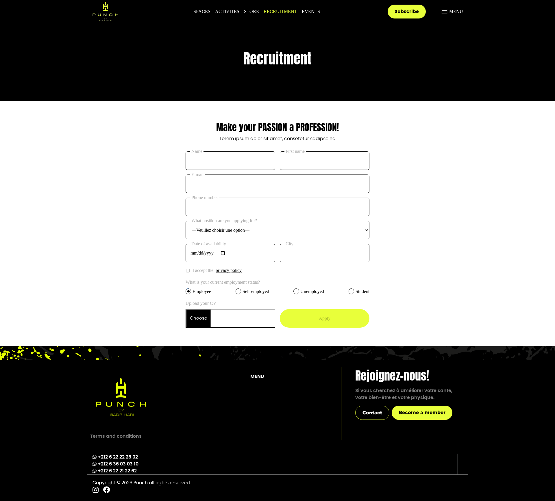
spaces (201, 11)
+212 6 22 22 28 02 (118, 457)
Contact (372, 412)
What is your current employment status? (223, 282)
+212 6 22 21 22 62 (117, 471)
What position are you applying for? (224, 220)
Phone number (204, 197)
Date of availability (208, 243)
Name (196, 151)
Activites (227, 11)
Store (251, 11)
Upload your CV (201, 303)
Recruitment (280, 11)
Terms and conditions (116, 436)
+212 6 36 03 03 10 (118, 464)
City (289, 243)
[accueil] (120, 397)
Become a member (422, 412)
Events (311, 11)
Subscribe (407, 11)
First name (295, 151)
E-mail (197, 174)
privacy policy (229, 270)
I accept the (217, 270)
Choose (198, 318)
